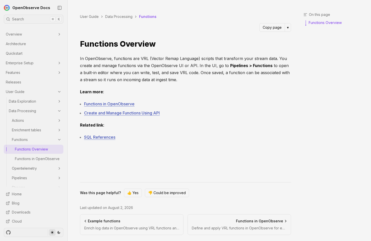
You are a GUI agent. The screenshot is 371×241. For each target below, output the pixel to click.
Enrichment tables (26, 130)
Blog (15, 203)
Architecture (16, 44)
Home (17, 194)
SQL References (99, 137)
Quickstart (14, 53)
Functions (20, 139)
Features (13, 72)
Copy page (272, 27)
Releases (13, 82)
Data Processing (22, 111)
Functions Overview (31, 149)
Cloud (17, 221)
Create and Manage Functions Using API (122, 112)
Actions (18, 120)
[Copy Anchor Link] (160, 44)
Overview (14, 34)
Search (36, 19)
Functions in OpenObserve (37, 159)
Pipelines (19, 178)
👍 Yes (133, 193)
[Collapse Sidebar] (59, 8)
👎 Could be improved (167, 193)
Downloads (21, 212)
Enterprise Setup (20, 63)
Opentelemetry (24, 168)
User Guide (15, 91)
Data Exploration (22, 101)
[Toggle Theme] (55, 232)
